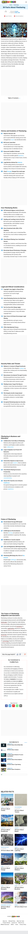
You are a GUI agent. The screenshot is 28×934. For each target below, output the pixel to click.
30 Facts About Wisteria (5, 907)
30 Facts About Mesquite (5, 888)
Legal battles (10, 628)
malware (22, 368)
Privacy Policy (23, 924)
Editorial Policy (11, 921)
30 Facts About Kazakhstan (5, 830)
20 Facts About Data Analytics (14, 759)
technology (6, 641)
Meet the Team (20, 921)
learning (10, 533)
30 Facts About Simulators (13, 769)
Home (11, 4)
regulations (11, 489)
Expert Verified (9, 16)
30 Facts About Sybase (12, 749)
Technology (16, 4)
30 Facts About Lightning (19, 849)
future (9, 66)
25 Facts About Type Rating (14, 764)
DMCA (12, 924)
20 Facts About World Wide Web (15, 745)
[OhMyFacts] (9, 2)
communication (8, 478)
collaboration (10, 447)
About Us (5, 921)
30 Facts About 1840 (7, 850)
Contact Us (14, 922)
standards (13, 679)
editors (21, 681)
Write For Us (21, 922)
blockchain (4, 634)
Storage (9, 171)
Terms (16, 924)
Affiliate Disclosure (5, 924)
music (12, 139)
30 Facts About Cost (21, 907)
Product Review (6, 922)
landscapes (4, 622)
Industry (20, 162)
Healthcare (7, 482)
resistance (19, 626)
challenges (13, 559)
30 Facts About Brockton (19, 888)
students (15, 462)
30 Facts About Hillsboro (19, 869)
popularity (20, 155)
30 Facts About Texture (19, 811)
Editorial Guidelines (19, 16)
